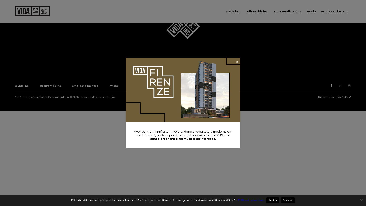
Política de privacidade (251, 200)
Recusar (288, 200)
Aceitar (272, 200)
